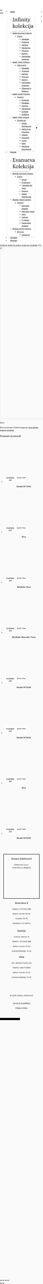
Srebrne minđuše (29, 245)
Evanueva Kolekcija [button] (21, 171)
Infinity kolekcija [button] (19, 30)
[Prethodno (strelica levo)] (1, 1283)
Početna (3, 245)
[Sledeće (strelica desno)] (3, 1283)
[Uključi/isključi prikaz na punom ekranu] (3, 1280)
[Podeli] (6, 1280)
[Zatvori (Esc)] (8, 1280)
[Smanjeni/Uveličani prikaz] (1, 1280)
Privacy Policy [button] (21, 1008)
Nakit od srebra (14, 245)
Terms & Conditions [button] (21, 1003)
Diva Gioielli (33, 427)
